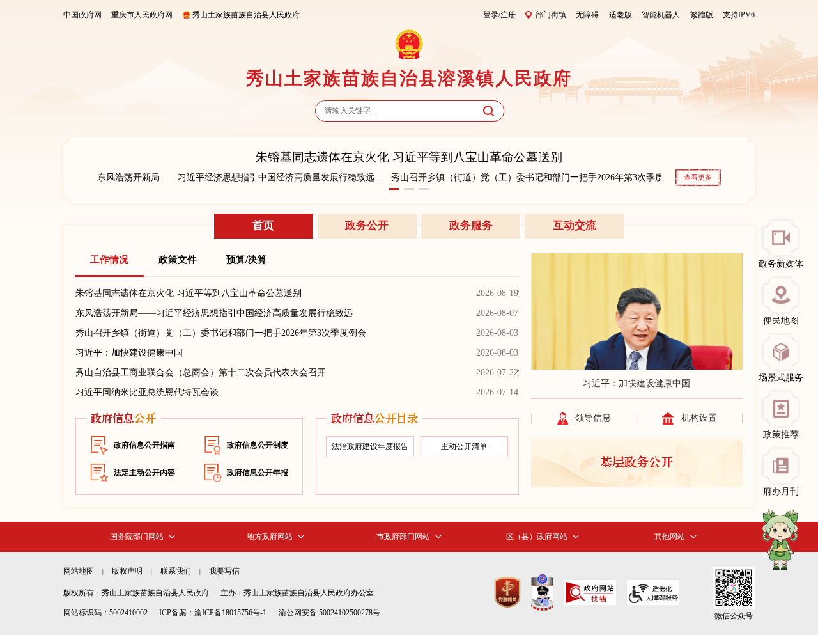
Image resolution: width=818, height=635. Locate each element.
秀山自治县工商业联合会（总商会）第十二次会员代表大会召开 (200, 372)
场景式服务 (781, 377)
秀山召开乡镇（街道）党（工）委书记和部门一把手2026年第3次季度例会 (536, 177)
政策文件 (177, 259)
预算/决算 (246, 259)
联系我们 (175, 571)
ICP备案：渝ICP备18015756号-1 (212, 612)
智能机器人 (661, 14)
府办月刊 (781, 491)
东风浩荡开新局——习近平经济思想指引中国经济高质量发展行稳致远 (235, 177)
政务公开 (367, 225)
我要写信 (224, 571)
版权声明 (127, 571)
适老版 (620, 14)
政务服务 (471, 225)
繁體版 (701, 14)
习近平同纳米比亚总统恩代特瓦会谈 (147, 392)
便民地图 (781, 320)
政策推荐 (781, 434)
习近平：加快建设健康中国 (129, 352)
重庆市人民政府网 (142, 14)
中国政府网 (82, 14)
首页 (263, 225)
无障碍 (587, 14)
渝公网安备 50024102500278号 (329, 612)
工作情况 (109, 259)
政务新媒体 (781, 264)
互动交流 (574, 225)
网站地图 (78, 571)
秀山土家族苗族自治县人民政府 (246, 14)
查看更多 (698, 177)
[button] (394, 189)
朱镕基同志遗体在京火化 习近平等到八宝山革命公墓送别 (409, 157)
